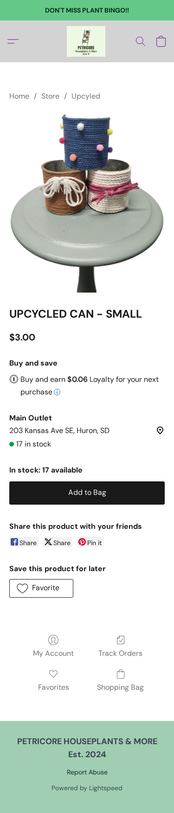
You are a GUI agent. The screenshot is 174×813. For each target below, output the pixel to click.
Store (50, 96)
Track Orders (120, 653)
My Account (53, 653)
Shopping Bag (120, 687)
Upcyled (85, 96)
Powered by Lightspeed (87, 788)
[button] (87, 41)
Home (19, 96)
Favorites (53, 687)
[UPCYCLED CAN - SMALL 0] (87, 202)
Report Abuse (87, 772)
